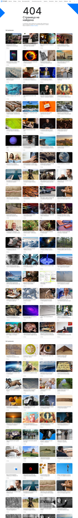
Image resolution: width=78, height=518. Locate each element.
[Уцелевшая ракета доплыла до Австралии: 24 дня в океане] (47, 437)
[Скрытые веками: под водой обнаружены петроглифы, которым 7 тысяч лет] (30, 454)
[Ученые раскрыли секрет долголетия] (47, 454)
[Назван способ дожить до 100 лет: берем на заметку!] (13, 296)
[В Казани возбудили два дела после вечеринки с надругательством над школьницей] (30, 143)
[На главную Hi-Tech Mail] (4, 1)
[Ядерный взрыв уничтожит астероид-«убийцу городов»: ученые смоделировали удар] (47, 245)
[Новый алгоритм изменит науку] (47, 262)
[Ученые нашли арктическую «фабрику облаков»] (30, 245)
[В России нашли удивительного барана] (13, 454)
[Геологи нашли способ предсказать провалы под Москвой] (13, 211)
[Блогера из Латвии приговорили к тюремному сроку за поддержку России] (13, 245)
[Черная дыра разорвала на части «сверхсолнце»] (47, 398)
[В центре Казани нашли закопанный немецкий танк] (47, 58)
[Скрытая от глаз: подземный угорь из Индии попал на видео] (13, 194)
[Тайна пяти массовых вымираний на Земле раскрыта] (30, 58)
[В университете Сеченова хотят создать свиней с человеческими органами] (13, 109)
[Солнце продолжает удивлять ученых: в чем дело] (13, 381)
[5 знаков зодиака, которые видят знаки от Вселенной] (47, 211)
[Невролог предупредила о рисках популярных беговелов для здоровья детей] (64, 313)
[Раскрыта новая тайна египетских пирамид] (64, 420)
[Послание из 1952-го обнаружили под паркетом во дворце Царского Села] (13, 420)
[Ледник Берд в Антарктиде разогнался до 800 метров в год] (13, 279)
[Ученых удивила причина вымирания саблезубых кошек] (13, 364)
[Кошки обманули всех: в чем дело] (30, 126)
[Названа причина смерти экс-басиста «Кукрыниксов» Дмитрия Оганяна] (13, 262)
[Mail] (1, 1)
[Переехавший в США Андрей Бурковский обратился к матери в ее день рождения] (47, 381)
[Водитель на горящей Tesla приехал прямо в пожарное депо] (64, 109)
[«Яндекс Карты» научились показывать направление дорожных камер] (30, 398)
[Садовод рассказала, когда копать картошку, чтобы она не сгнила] (47, 347)
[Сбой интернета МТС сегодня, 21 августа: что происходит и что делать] (64, 194)
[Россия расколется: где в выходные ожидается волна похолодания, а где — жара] (30, 177)
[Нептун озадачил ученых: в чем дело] (13, 143)
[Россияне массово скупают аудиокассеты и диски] (47, 109)
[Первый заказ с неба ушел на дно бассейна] (30, 109)
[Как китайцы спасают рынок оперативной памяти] (30, 211)
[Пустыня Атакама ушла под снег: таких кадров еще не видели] (64, 262)
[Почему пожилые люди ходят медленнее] (64, 75)
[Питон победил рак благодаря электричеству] (30, 194)
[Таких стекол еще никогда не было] (47, 313)
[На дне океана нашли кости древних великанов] (64, 454)
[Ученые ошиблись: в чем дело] (64, 160)
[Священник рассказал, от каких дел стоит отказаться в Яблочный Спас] (47, 488)
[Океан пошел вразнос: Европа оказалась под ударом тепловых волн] (47, 143)
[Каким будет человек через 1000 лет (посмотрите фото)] (30, 262)
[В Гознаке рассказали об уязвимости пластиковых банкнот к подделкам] (30, 347)
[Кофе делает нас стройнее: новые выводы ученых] (64, 177)
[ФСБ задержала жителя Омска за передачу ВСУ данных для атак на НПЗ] (47, 177)
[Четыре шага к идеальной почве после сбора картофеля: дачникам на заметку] (47, 160)
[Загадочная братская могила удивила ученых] (64, 143)
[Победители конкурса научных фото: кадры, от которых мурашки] (13, 330)
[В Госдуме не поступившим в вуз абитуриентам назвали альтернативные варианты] (13, 177)
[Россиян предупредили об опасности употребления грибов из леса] (13, 313)
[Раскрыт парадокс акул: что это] (13, 92)
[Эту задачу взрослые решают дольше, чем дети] (30, 296)
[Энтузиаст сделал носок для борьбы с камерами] (47, 505)
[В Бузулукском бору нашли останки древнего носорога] (47, 296)
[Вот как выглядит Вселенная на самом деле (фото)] (30, 313)
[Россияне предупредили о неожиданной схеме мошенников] (30, 488)
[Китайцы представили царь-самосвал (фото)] (30, 471)
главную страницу (34, 25)
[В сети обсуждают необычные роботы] (47, 364)
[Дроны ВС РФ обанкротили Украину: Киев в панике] (30, 279)
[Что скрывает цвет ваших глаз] (47, 420)
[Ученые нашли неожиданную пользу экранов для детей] (64, 398)
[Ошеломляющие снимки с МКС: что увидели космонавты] (13, 58)
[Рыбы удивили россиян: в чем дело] (30, 92)
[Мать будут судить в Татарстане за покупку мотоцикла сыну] (47, 194)
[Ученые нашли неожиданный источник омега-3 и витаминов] (13, 126)
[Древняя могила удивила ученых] (30, 437)
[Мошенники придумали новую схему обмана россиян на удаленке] (64, 488)
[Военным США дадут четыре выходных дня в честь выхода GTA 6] (64, 211)
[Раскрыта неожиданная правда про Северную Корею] (47, 471)
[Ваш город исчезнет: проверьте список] (47, 41)
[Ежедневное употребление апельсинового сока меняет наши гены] (13, 471)
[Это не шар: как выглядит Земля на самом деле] (13, 437)
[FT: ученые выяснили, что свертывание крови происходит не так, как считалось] (64, 296)
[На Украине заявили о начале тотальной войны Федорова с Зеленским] (47, 126)
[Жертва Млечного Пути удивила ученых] (64, 347)
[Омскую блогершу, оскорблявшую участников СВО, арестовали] (64, 330)
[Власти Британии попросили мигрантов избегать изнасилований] (64, 58)
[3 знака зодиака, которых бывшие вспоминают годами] (64, 41)
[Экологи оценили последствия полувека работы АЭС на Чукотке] (64, 245)
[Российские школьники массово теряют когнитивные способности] (13, 398)
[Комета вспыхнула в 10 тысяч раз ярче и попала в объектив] (13, 347)
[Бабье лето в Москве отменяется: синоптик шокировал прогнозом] (64, 505)
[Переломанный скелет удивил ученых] (13, 505)
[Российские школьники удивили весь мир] (30, 505)
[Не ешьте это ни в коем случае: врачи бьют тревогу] (30, 420)
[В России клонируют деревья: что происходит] (47, 228)
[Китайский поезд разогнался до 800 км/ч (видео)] (13, 75)
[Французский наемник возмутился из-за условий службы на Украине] (13, 41)
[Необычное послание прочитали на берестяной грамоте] (64, 471)
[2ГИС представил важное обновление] (47, 279)
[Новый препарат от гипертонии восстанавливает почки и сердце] (30, 160)
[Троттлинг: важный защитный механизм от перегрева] (64, 228)
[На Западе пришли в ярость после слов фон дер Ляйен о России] (47, 75)
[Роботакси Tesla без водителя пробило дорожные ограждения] (47, 330)
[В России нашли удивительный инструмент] (64, 381)
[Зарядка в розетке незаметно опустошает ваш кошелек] (30, 41)
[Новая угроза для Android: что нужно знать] (30, 364)
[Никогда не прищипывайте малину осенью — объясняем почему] (30, 228)
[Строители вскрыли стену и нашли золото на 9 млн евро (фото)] (64, 437)
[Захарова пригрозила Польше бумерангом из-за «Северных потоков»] (64, 364)
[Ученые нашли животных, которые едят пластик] (64, 126)
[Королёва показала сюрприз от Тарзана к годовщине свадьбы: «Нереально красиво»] (47, 92)
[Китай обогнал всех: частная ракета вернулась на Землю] (64, 279)
